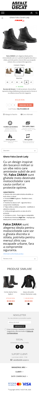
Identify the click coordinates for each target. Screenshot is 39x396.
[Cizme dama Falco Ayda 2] (10, 282)
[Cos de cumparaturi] (31, 13)
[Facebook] (17, 347)
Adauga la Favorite (11, 114)
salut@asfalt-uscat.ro (21, 360)
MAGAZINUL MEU (19, 367)
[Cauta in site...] (36, 13)
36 (7, 82)
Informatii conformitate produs (13, 254)
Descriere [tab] (6, 150)
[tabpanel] (19, 40)
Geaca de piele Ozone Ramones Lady (28, 293)
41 (31, 82)
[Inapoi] (1, 18)
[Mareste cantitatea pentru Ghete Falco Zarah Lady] (14, 105)
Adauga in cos (25, 105)
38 (17, 82)
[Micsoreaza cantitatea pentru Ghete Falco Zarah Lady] (8, 105)
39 (26, 82)
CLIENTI (18, 372)
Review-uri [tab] (7, 259)
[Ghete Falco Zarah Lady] (19, 40)
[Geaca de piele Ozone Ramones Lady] (28, 282)
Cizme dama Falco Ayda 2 (10, 293)
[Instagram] (22, 347)
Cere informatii (27, 114)
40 (21, 82)
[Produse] (3, 13)
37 (12, 82)
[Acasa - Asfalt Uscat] (19, 5)
